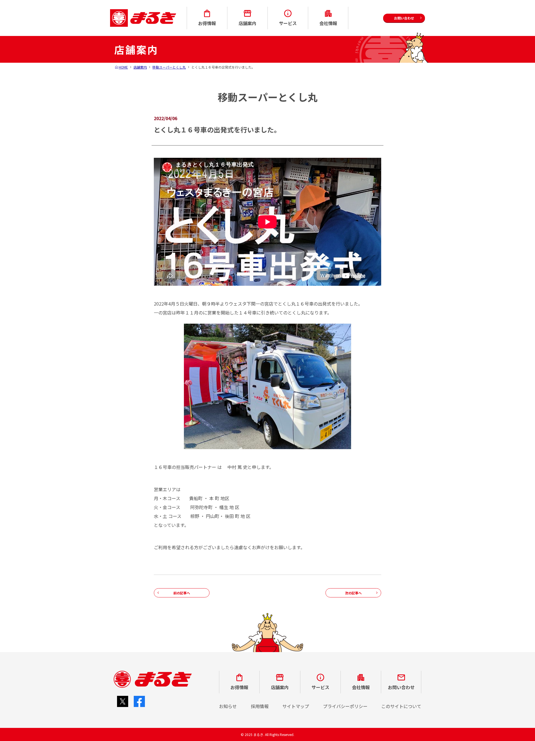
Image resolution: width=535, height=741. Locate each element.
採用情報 (260, 706)
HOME (123, 67)
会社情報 (328, 23)
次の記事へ (353, 592)
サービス (288, 23)
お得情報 (207, 23)
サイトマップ (295, 706)
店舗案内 (247, 23)
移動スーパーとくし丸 (169, 67)
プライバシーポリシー (345, 706)
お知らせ (228, 706)
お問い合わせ (401, 687)
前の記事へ (181, 592)
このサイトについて (401, 706)
